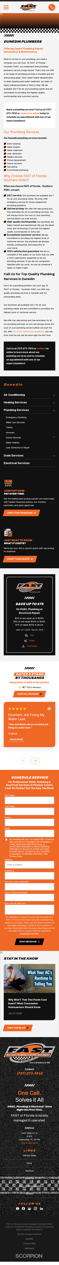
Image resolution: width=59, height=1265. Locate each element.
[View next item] (35, 761)
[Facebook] (23, 1208)
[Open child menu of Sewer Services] (54, 437)
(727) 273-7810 (29, 1073)
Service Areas (29, 1155)
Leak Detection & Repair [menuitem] (18, 447)
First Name (10, 795)
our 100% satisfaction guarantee (28, 331)
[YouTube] (17, 1208)
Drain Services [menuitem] (13, 455)
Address (8, 860)
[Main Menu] (6, 7)
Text (32, 635)
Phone (8, 817)
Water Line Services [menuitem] (15, 422)
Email (32, 640)
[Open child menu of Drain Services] (54, 456)
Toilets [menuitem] (9, 427)
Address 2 (9, 871)
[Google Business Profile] (29, 1208)
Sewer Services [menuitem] (13, 437)
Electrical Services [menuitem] (17, 463)
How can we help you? (15, 903)
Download (32, 646)
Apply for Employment (29, 1186)
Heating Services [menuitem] (15, 402)
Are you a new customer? (17, 882)
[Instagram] (35, 1208)
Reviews (29, 1170)
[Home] (28, 7)
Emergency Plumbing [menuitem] (16, 417)
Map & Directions (29, 1142)
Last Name (10, 806)
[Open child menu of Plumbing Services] (54, 411)
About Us (29, 1178)
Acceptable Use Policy (32, 854)
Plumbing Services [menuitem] (16, 410)
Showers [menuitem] (10, 432)
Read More (16, 739)
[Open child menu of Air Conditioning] (54, 395)
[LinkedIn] (41, 1208)
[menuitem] (29, 1238)
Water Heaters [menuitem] (12, 442)
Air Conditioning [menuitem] (14, 395)
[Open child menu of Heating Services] (54, 403)
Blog (29, 1163)
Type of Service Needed (16, 892)
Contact (29, 1193)
